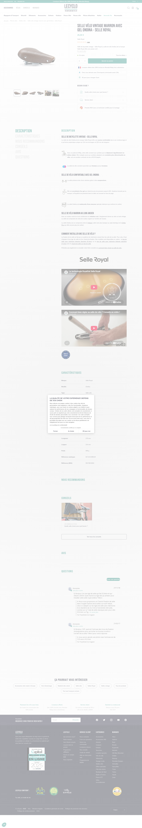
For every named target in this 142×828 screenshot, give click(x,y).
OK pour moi (86, 431)
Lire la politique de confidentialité (58, 425)
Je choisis (71, 431)
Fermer (55, 431)
